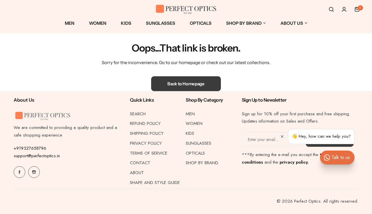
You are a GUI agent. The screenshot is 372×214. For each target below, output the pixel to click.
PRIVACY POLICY (146, 143)
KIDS (190, 133)
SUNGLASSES (198, 143)
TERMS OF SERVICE (148, 153)
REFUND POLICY (145, 123)
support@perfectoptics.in (37, 156)
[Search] (331, 9)
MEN (190, 114)
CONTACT (140, 163)
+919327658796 (30, 148)
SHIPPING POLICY (147, 133)
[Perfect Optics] (186, 9)
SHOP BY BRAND (202, 163)
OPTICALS (195, 153)
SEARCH (138, 114)
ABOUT (137, 172)
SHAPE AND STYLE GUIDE (155, 182)
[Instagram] (34, 172)
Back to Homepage (185, 83)
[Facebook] (19, 172)
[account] (344, 9)
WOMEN (194, 123)
